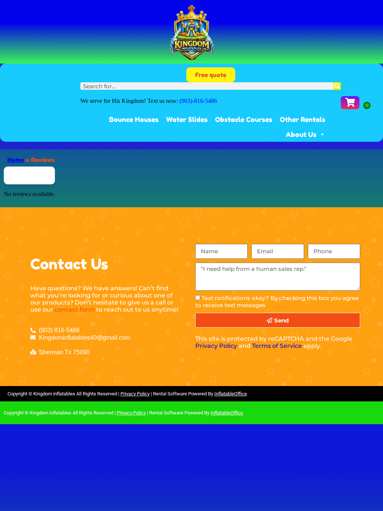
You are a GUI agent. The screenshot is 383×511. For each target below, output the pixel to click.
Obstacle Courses (243, 119)
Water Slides (187, 119)
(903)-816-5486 (198, 101)
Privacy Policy (216, 345)
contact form (75, 309)
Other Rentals (302, 119)
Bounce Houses (134, 119)
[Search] (337, 86)
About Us (301, 134)
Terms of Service (277, 345)
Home (15, 159)
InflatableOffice (230, 394)
